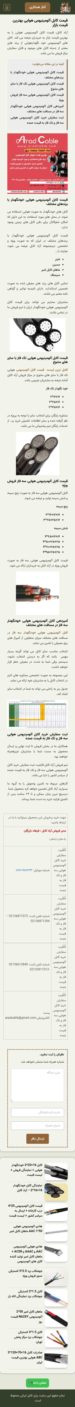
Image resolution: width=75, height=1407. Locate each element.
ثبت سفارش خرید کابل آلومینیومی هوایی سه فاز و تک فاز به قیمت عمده (37, 120)
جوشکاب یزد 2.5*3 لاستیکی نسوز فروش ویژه (25, 1274)
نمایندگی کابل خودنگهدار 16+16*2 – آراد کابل (27, 1188)
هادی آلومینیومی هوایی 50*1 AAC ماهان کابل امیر (25, 1229)
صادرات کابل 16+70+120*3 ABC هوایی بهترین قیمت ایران (25, 1357)
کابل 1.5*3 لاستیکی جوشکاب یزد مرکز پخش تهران (28, 1337)
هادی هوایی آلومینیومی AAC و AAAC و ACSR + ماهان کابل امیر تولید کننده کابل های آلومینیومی (26, 1254)
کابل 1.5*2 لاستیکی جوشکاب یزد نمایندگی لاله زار (25, 1294)
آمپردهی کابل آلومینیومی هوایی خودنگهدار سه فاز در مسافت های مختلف (37, 109)
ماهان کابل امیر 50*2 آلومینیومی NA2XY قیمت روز (26, 1317)
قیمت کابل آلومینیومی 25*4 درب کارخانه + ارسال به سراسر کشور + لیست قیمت (25, 1211)
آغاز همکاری (37, 7)
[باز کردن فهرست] (6, 7)
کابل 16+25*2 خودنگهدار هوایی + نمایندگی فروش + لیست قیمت (26, 1170)
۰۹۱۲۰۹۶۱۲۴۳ (24, 870)
